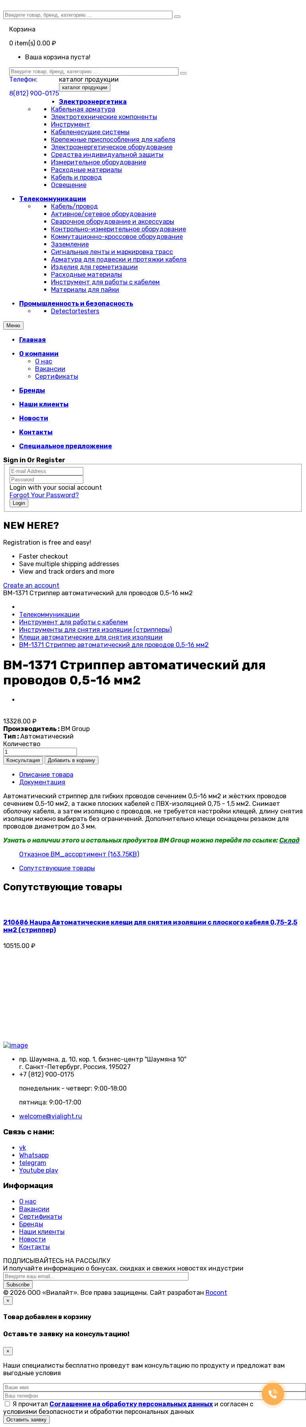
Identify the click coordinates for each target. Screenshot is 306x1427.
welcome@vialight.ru (50, 1116)
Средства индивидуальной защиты (107, 154)
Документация (42, 782)
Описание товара (46, 774)
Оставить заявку (26, 1420)
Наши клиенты (42, 1231)
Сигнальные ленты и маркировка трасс (112, 252)
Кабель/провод (74, 206)
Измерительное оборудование (98, 162)
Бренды (31, 1224)
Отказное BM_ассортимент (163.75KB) (79, 854)
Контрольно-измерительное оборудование (118, 229)
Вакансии (50, 369)
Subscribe (17, 1285)
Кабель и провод (76, 177)
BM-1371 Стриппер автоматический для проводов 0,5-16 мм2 (114, 645)
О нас (43, 361)
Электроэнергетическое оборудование (112, 147)
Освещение (68, 185)
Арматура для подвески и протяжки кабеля (118, 259)
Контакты (34, 1247)
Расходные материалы (86, 170)
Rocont (216, 1292)
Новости (32, 1239)
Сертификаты (56, 376)
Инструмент (70, 124)
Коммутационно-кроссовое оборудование (117, 236)
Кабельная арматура (83, 109)
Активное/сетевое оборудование (103, 214)
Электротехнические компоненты (104, 117)
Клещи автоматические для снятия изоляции (91, 637)
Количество (21, 744)
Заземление (70, 244)
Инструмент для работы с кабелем (105, 282)
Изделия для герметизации (94, 267)
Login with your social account (56, 487)
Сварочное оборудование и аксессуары (112, 221)
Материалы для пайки (85, 289)
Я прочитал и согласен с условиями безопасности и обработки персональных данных (128, 1407)
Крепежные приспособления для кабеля (113, 139)
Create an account (31, 585)
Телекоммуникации (49, 614)
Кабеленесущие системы (90, 132)
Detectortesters (75, 311)
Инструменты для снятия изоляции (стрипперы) (95, 629)
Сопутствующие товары (57, 868)
